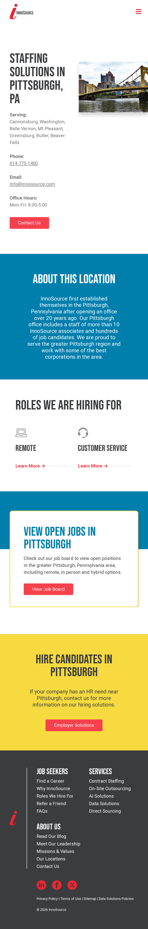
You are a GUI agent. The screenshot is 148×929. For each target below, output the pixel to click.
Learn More (27, 466)
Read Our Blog (51, 836)
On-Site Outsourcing (110, 788)
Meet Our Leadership (58, 844)
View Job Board (48, 589)
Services (100, 772)
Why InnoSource (53, 788)
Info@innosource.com (32, 184)
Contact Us (29, 223)
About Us (49, 827)
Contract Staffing (106, 781)
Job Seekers (52, 772)
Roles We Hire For (55, 796)
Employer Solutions (74, 725)
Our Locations (51, 859)
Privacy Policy (47, 899)
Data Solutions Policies (116, 899)
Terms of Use (70, 899)
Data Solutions (104, 803)
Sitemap (90, 899)
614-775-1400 (24, 163)
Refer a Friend (51, 803)
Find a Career (50, 781)
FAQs (42, 811)
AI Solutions (101, 796)
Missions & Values (55, 851)
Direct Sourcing (105, 811)
